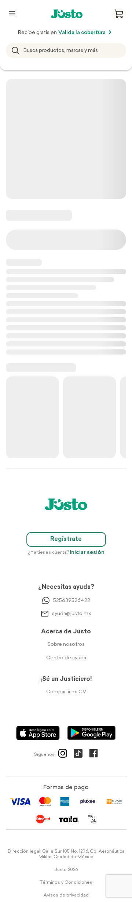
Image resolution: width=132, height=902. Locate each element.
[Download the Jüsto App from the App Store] (38, 733)
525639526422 (71, 600)
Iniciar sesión (87, 553)
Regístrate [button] (66, 539)
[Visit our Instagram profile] (62, 755)
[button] (118, 14)
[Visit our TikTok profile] (78, 755)
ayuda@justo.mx (71, 614)
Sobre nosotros (66, 644)
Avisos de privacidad (66, 895)
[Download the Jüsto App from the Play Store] (91, 733)
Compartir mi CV (66, 692)
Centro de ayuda (66, 658)
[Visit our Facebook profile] (93, 755)
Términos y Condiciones (66, 882)
